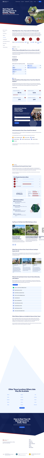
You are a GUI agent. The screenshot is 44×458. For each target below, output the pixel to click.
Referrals (35, 1)
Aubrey (22, 402)
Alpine (8, 397)
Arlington (21, 399)
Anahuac (35, 397)
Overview (4, 31)
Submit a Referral (32, 443)
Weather (4, 35)
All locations (31, 447)
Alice (35, 394)
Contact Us (31, 442)
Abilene (8, 394)
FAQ (30, 439)
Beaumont (35, 404)
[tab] (15, 284)
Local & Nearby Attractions (6, 41)
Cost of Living (4, 33)
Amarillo (22, 397)
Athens (35, 399)
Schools (4, 45)
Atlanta (8, 402)
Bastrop (22, 404)
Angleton (8, 399)
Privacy (30, 446)
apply (40, 1)
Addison (22, 394)
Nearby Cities (4, 43)
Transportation (5, 39)
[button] (18, 1)
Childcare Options (5, 47)
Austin (35, 402)
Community (4, 37)
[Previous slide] (13, 245)
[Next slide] (15, 245)
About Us (30, 441)
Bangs (8, 404)
